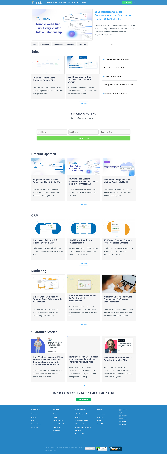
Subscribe (83, 138)
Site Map (47, 447)
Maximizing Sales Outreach (113, 76)
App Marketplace (58, 420)
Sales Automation (80, 424)
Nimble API (100, 424)
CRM (69, 2)
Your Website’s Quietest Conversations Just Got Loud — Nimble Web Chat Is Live (113, 15)
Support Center (101, 414)
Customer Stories (36, 424)
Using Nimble (62, 2)
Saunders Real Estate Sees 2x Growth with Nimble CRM (118, 358)
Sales (73, 2)
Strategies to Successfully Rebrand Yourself (118, 85)
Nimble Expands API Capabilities (115, 68)
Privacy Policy (54, 447)
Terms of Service (63, 447)
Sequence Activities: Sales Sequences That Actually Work (47, 180)
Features (55, 414)
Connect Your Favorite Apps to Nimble (116, 59)
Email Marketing (81, 2)
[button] (127, 2)
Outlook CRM (57, 427)
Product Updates (52, 2)
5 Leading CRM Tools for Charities (115, 93)
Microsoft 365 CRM (58, 424)
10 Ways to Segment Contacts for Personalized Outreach (118, 241)
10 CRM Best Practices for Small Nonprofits (80, 241)
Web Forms (78, 430)
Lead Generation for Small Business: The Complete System (80, 79)
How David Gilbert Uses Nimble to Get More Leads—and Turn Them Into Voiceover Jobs (83, 359)
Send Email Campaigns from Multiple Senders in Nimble (117, 180)
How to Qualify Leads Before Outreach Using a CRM (46, 241)
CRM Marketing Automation (83, 427)
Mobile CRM (56, 430)
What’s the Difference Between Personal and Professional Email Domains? (118, 299)
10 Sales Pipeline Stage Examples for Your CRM (44, 79)
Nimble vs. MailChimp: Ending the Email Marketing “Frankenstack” (82, 298)
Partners (99, 420)
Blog (32, 420)
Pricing (55, 417)
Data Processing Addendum (76, 447)
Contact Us (100, 417)
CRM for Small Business (82, 420)
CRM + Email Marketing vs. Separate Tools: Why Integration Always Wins (48, 299)
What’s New (34, 427)
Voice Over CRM (79, 434)
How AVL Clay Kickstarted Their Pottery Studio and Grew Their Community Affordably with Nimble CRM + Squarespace (48, 361)
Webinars (34, 414)
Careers (33, 417)
